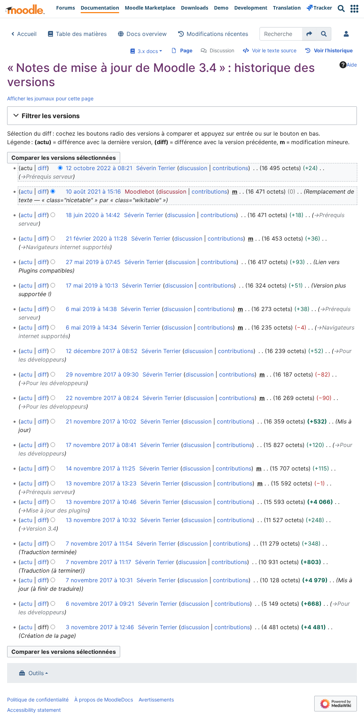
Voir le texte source (274, 50)
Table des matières (81, 33)
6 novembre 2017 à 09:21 (100, 603)
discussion (193, 168)
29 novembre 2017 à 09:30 (102, 374)
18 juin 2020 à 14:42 (93, 215)
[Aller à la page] (309, 34)
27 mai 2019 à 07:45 (93, 262)
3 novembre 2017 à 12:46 (100, 627)
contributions (230, 168)
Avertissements (156, 699)
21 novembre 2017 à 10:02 (101, 421)
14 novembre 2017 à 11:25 (100, 468)
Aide (352, 65)
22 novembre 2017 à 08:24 (102, 397)
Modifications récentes (217, 33)
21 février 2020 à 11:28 (96, 238)
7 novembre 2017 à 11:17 (98, 562)
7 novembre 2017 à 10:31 (99, 580)
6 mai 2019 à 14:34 (91, 327)
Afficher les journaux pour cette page (50, 98)
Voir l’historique (333, 50)
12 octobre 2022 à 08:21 (99, 168)
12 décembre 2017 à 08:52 (102, 350)
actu (26, 191)
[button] (354, 9)
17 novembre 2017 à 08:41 (101, 444)
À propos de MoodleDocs (103, 699)
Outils (36, 673)
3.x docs (146, 51)
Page (186, 50)
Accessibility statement (34, 710)
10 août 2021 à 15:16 (93, 191)
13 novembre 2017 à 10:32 (101, 520)
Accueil (27, 33)
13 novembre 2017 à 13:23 (101, 483)
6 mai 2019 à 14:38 (91, 308)
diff (42, 168)
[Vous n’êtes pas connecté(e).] (348, 34)
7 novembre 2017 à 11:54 (99, 543)
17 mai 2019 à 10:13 (92, 285)
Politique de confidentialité (38, 699)
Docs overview (147, 33)
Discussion (222, 50)
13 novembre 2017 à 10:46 (101, 501)
